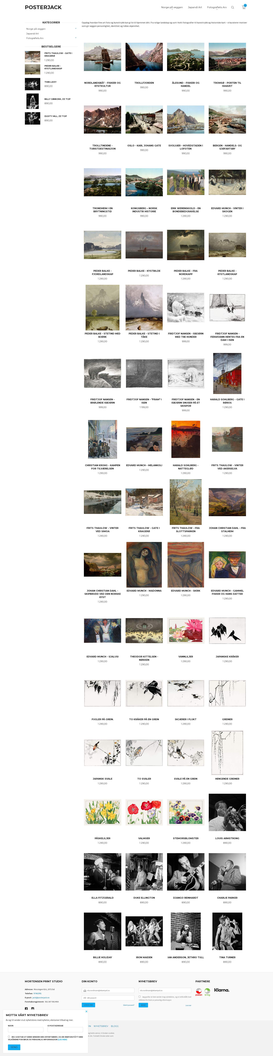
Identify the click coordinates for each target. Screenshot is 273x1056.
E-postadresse (55, 1026)
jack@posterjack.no (41, 997)
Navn (10, 1026)
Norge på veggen (36, 29)
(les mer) (62, 1039)
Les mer (188, 1005)
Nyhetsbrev (101, 1026)
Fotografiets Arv (35, 38)
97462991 (38, 993)
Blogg (115, 1026)
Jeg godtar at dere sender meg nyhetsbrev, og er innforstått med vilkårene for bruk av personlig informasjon (165, 998)
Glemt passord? (128, 1005)
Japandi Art (32, 33)
